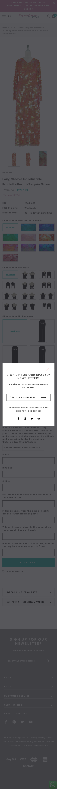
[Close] (47, 370)
